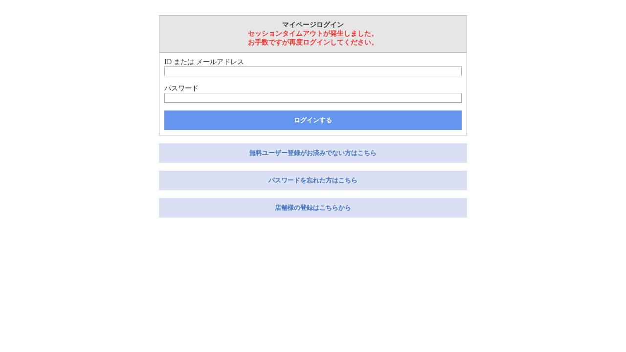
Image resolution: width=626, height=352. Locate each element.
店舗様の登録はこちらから (313, 207)
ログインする (313, 120)
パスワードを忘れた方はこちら (313, 180)
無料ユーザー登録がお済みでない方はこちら (313, 152)
